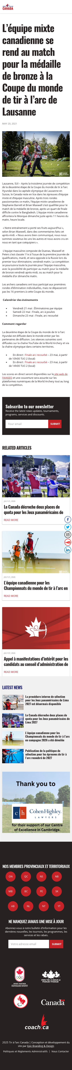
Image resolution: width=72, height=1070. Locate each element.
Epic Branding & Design (40, 1046)
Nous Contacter (60, 1051)
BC (26, 891)
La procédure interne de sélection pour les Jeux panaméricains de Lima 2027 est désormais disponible (47, 700)
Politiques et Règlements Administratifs (25, 1051)
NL (28, 906)
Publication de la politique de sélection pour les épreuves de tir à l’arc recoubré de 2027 (46, 754)
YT (59, 906)
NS (41, 876)
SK (56, 891)
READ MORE (11, 520)
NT (43, 906)
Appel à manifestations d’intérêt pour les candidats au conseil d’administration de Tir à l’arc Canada (36, 664)
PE (41, 891)
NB (57, 876)
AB (13, 906)
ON (11, 876)
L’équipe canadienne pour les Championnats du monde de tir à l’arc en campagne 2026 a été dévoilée (36, 588)
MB (11, 891)
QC (26, 876)
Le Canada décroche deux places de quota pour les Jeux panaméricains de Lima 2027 (33, 512)
